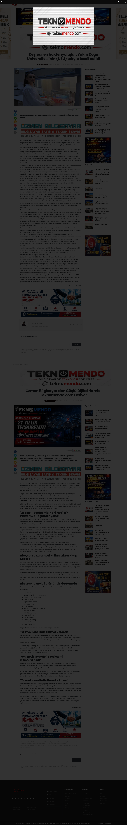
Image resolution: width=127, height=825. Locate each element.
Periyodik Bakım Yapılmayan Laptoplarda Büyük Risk (103, 123)
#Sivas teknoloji (63, 745)
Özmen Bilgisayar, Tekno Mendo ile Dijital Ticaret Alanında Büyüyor (103, 131)
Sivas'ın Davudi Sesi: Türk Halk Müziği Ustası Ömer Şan (103, 93)
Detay (101, 823)
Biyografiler (103, 798)
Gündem (57, 3)
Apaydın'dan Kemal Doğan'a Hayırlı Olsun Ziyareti (101, 219)
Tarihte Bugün (87, 805)
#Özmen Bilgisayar (49, 742)
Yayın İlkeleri (16, 807)
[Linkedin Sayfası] (25, 798)
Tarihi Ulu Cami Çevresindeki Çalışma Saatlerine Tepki (102, 196)
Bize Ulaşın (52, 808)
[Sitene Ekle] (34, 798)
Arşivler (51, 801)
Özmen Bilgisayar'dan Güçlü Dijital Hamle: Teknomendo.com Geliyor (102, 108)
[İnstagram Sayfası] (19, 798)
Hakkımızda (16, 805)
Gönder (76, 344)
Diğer (95, 3)
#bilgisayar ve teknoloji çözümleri (30, 745)
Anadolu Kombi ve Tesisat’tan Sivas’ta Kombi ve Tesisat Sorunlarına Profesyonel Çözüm (102, 77)
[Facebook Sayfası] (13, 798)
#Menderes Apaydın (63, 742)
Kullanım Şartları (31, 805)
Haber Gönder (31, 810)
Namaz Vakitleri (87, 798)
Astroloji (102, 803)
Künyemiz (52, 805)
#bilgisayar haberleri (39, 743)
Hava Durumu (87, 794)
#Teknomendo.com (37, 742)
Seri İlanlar (86, 810)
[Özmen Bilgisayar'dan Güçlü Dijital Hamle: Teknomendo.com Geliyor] (47, 426)
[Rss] (28, 798)
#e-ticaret (49, 743)
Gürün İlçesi (98, 189)
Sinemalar (86, 808)
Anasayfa (16, 28)
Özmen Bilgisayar (71, 519)
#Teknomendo (24, 742)
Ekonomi (65, 3)
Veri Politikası (16, 810)
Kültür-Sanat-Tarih (46, 3)
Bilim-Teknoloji (24, 28)
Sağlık (78, 3)
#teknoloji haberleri (26, 743)
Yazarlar (52, 798)
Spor (83, 3)
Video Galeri (53, 795)
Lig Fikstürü (86, 803)
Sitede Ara (103, 794)
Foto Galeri (53, 792)
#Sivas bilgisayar (25, 747)
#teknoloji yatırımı (46, 745)
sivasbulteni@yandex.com (40, 326)
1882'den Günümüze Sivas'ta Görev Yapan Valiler (101, 100)
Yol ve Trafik (86, 796)
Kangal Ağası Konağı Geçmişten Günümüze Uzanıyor (102, 181)
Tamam (108, 823)
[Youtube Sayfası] (22, 798)
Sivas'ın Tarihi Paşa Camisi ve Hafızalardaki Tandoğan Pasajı (102, 226)
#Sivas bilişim (73, 745)
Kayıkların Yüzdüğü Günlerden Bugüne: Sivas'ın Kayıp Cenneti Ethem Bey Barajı (102, 210)
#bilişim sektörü (74, 742)
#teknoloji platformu (60, 743)
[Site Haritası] (31, 798)
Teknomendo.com (70, 696)
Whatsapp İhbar (31, 807)
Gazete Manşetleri (88, 815)
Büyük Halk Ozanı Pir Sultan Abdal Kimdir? (101, 203)
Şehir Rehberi (86, 812)
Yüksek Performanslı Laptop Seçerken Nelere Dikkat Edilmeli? (102, 86)
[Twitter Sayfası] (16, 798)
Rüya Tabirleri (104, 801)
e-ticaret (77, 496)
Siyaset (72, 3)
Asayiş (89, 3)
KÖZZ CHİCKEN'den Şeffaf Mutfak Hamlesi (103, 117)
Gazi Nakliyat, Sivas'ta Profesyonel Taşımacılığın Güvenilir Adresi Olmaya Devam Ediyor (102, 172)
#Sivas (55, 745)
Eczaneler (85, 801)
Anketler (102, 796)
